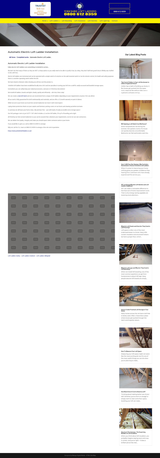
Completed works (23, 57)
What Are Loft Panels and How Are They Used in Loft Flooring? (135, 227)
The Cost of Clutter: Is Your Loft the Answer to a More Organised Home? (135, 83)
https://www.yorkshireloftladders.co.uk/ (20, 131)
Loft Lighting (104, 21)
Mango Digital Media (78, 455)
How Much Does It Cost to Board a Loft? (133, 391)
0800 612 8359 (120, 11)
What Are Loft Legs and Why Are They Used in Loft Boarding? (135, 268)
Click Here (119, 5)
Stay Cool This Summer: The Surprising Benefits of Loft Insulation (133, 432)
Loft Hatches (92, 21)
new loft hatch (22, 96)
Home (44, 21)
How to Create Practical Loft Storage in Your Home (134, 310)
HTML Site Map (91, 455)
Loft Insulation (79, 21)
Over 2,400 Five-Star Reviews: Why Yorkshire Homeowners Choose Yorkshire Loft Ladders (135, 165)
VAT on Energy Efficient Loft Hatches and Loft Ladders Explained (135, 185)
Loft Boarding (67, 21)
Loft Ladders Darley (14, 256)
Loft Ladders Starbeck (28, 256)
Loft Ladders (54, 21)
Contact (115, 21)
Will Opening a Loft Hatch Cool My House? (134, 124)
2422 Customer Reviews (40, 13)
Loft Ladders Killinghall (43, 256)
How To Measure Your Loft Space (131, 351)
